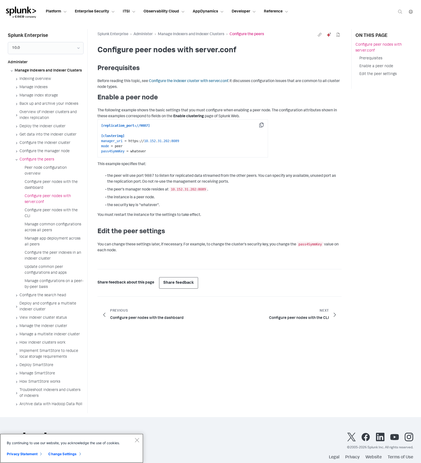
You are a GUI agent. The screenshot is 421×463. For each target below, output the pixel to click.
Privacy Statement (22, 454)
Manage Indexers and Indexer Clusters (191, 34)
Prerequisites (370, 59)
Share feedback (178, 283)
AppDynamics (205, 12)
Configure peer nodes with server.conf (378, 48)
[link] (319, 34)
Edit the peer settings (378, 74)
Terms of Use (400, 457)
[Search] (400, 11)
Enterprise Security (92, 12)
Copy (265, 126)
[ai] (328, 34)
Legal (334, 457)
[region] (71, 448)
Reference (273, 12)
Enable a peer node (376, 66)
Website (373, 457)
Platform (53, 12)
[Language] (410, 11)
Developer (241, 12)
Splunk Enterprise (112, 34)
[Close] (136, 440)
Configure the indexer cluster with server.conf (188, 81)
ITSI (126, 12)
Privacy (352, 457)
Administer (143, 34)
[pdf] (338, 34)
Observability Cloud (161, 12)
